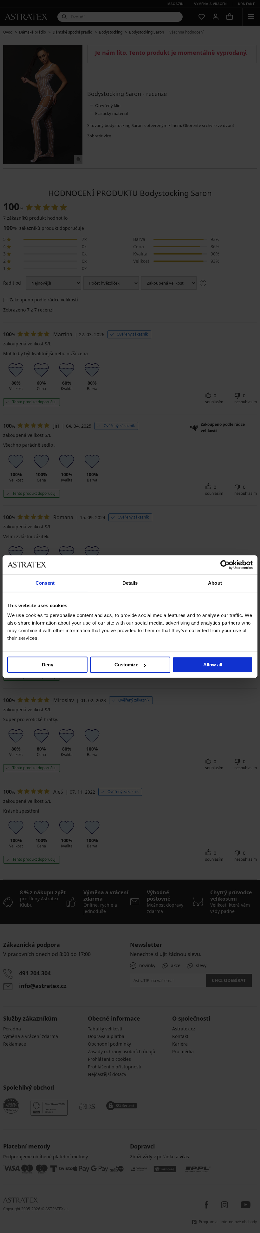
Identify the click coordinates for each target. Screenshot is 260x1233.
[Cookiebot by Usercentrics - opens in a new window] (225, 564)
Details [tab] (130, 583)
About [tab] (215, 583)
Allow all (212, 664)
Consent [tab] (45, 583)
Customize (126, 664)
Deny (47, 664)
